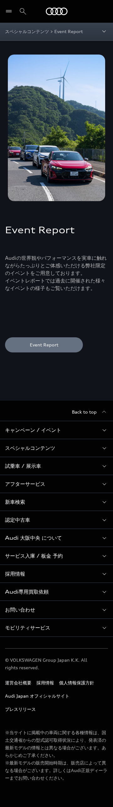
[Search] (22, 11)
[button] (56, 430)
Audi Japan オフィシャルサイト (37, 696)
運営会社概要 (18, 682)
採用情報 (45, 682)
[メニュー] (10, 11)
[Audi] (56, 11)
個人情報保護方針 (76, 682)
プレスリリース (20, 709)
